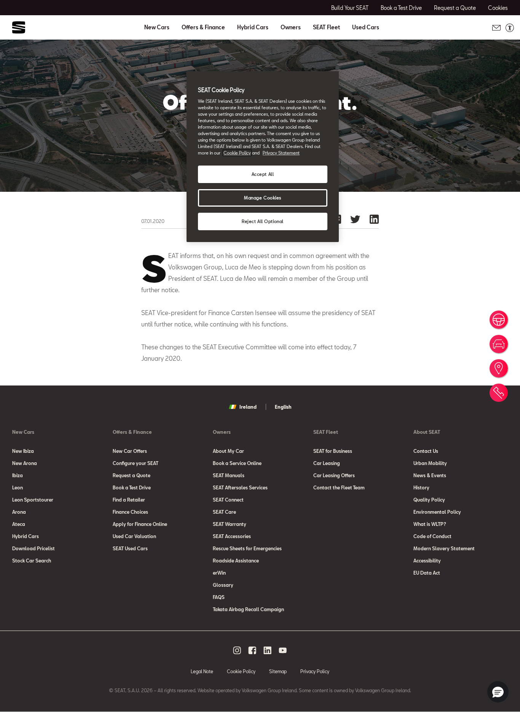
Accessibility (427, 560)
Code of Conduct (432, 536)
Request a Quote (131, 475)
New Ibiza (23, 451)
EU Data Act (426, 572)
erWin (219, 572)
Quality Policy (429, 499)
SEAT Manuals (228, 475)
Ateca (18, 524)
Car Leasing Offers (334, 475)
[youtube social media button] (282, 650)
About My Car (228, 451)
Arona (19, 511)
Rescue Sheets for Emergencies (247, 548)
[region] (263, 156)
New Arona (24, 463)
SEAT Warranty (229, 524)
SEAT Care (224, 511)
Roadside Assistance (236, 560)
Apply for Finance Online (140, 524)
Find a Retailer (129, 499)
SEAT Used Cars (130, 548)
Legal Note (202, 671)
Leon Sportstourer (32, 499)
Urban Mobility (430, 463)
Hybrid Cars (252, 27)
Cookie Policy (241, 671)
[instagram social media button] (237, 650)
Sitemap (278, 671)
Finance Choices (130, 511)
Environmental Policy (437, 511)
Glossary (223, 585)
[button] (498, 691)
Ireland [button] (248, 406)
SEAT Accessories (232, 536)
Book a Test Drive (132, 487)
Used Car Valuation (134, 536)
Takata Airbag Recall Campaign (248, 609)
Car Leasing (326, 463)
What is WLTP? (429, 524)
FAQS (219, 597)
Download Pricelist (33, 548)
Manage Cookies (262, 197)
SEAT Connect (228, 499)
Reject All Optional (263, 221)
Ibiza (17, 475)
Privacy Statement (281, 152)
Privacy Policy (314, 671)
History (421, 487)
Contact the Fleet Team (339, 487)
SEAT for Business (332, 451)
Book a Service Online (237, 463)
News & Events (429, 475)
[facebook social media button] (252, 650)
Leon (17, 487)
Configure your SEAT (135, 463)
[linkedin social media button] (267, 650)
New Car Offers (130, 451)
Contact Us (425, 451)
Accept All (263, 174)
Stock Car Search (31, 560)
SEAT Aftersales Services (240, 487)
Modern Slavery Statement (444, 548)
